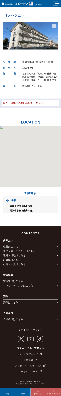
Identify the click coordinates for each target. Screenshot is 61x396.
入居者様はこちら (13, 319)
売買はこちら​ (10, 302)
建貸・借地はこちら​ (14, 255)
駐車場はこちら (12, 260)
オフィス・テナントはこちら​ (19, 251)
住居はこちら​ (10, 246)
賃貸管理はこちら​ (13, 281)
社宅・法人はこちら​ (14, 264)
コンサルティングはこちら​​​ (18, 285)
